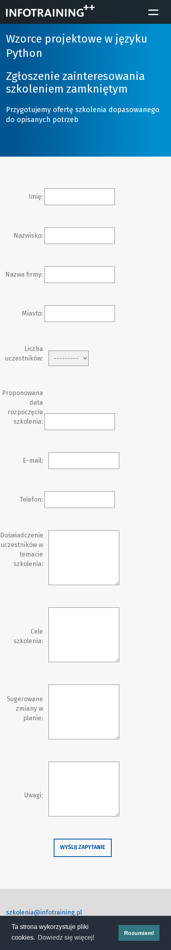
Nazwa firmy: (24, 274)
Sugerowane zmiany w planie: (25, 708)
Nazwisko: (28, 235)
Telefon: (31, 499)
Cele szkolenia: (28, 636)
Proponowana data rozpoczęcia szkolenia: (22, 407)
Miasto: (32, 313)
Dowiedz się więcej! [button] (66, 937)
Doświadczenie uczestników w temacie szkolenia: (21, 549)
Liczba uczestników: (24, 353)
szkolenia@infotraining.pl (44, 912)
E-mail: (33, 460)
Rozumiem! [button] (139, 933)
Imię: (36, 196)
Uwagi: (33, 795)
